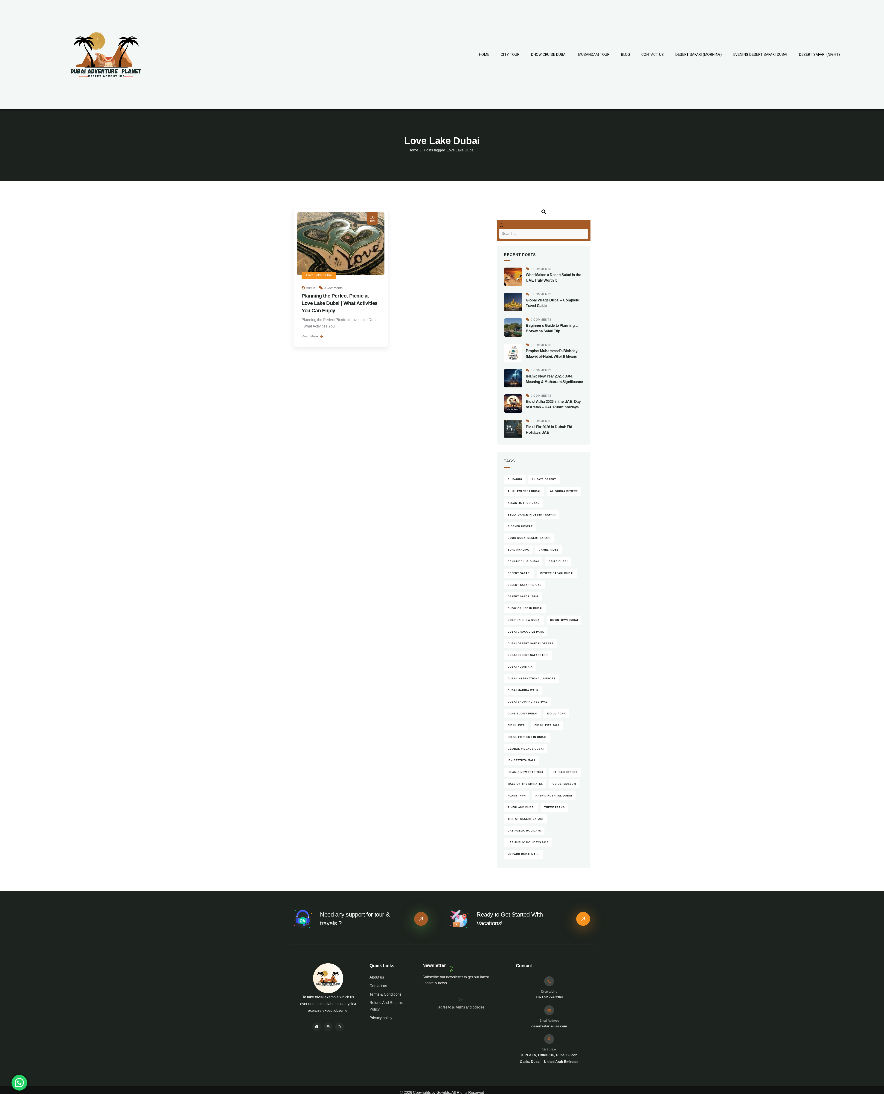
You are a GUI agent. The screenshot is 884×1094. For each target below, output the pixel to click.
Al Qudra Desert (564, 491)
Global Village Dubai (526, 748)
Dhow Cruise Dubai (549, 54)
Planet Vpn (517, 795)
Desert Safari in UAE (524, 585)
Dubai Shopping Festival (528, 701)
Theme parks (554, 807)
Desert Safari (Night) (819, 54)
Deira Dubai (558, 561)
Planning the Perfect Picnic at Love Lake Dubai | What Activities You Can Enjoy (340, 303)
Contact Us (652, 54)
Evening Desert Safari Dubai (760, 54)
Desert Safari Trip (523, 596)
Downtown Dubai (564, 620)
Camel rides (548, 549)
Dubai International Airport (531, 678)
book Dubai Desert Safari (529, 538)
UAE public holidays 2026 (528, 842)
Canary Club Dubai (523, 561)
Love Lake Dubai (319, 275)
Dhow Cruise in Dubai (525, 608)
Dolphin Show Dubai (524, 620)
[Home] (328, 978)
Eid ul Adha (556, 713)
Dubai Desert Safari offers (530, 643)
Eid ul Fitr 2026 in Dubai (527, 737)
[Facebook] (316, 1026)
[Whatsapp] (339, 1026)
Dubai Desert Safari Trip (528, 655)
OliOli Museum (564, 783)
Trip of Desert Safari (525, 818)
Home (484, 54)
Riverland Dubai (521, 807)
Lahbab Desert (565, 772)
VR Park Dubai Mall (523, 854)
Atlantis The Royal (523, 502)
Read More (310, 336)
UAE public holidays (524, 830)
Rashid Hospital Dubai (553, 795)
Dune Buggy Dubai (522, 713)
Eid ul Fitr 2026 (547, 725)
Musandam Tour (593, 54)
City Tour (510, 54)
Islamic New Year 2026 (525, 772)
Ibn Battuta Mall (522, 760)
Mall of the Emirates (525, 783)
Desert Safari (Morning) (698, 54)
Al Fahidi (515, 479)
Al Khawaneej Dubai (524, 491)
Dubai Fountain (520, 666)
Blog (625, 54)
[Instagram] (327, 1026)
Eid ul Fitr (516, 725)
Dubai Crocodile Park (526, 631)
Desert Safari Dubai (556, 573)
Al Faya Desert (544, 479)
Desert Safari (519, 573)
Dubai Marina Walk (523, 690)
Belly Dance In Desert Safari (532, 514)
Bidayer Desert (520, 526)
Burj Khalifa (518, 549)
